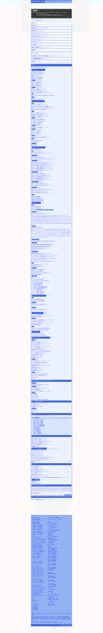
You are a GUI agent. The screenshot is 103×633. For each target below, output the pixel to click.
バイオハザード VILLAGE (35, 219)
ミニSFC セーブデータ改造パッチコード (39, 550)
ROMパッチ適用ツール (35, 396)
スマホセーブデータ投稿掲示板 (52, 584)
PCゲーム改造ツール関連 (36, 585)
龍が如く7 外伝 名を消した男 (52, 223)
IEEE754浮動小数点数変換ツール (53, 539)
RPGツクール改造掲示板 (36, 196)
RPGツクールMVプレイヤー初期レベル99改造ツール (41, 163)
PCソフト (33, 277)
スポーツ (50, 613)
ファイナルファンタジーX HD (46, 235)
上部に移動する (68, 495)
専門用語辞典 (34, 406)
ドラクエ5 (36, 305)
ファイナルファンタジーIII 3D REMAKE (49, 234)
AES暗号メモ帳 (36, 617)
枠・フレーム (47, 613)
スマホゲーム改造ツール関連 (37, 579)
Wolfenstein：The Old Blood (57, 229)
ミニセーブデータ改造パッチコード (38, 321)
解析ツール (39, 47)
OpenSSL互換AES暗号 (65, 616)
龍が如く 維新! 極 (59, 223)
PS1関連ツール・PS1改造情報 (37, 77)
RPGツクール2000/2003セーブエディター (39, 192)
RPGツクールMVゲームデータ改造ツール (39, 162)
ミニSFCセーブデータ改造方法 (37, 122)
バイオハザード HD (57, 219)
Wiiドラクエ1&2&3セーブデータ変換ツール (39, 539)
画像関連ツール (34, 481)
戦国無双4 (33, 461)
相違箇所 (45, 362)
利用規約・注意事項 (51, 604)
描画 (43, 613)
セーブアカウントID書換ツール (37, 519)
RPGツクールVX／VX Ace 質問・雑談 (37, 200)
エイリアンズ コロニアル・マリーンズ (40, 230)
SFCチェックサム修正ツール (36, 130)
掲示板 (49, 1)
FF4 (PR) (50, 220)
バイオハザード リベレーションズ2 (38, 450)
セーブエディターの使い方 (37, 439)
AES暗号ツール (53, 616)
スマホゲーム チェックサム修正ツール (38, 309)
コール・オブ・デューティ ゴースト (38, 231)
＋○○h (57, 527)
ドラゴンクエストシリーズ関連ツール (38, 333)
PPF (35, 397)
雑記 (32, 411)
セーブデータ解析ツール (36, 360)
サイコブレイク (53, 232)
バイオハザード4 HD (54, 233)
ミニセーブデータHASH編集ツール (38, 319)
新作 (52, 209)
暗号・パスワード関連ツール (36, 483)
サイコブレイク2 (58, 232)
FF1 (37, 13)
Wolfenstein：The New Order (48, 229)
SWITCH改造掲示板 (50, 572)
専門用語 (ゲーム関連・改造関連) (53, 599)
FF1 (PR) (39, 220)
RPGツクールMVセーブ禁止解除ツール (38, 173)
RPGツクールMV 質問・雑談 (36, 198)
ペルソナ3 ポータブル (41, 236)
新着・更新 (51, 95)
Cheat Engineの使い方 (45, 280)
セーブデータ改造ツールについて (37, 67)
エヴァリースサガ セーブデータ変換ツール (39, 258)
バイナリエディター (35, 279)
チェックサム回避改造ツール (36, 354)
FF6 (45, 13)
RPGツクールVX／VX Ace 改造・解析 (37, 199)
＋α (69, 1)
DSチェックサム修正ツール (36, 133)
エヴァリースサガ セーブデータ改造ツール (39, 256)
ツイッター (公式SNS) (51, 589)
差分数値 (42, 362)
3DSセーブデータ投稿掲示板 (52, 557)
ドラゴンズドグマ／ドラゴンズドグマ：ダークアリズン (41, 457)
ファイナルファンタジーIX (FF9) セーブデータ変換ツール (47, 14)
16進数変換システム (35, 446)
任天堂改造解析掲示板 (37, 429)
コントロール (46, 231)
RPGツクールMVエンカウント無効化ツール (39, 175)
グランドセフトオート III (52, 231)
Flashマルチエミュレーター (36, 475)
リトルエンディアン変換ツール (53, 536)
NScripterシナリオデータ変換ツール (38, 391)
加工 (41, 613)
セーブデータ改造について (35, 492)
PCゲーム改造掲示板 (35, 206)
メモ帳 (33, 617)
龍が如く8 (45, 223)
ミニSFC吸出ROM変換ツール (37, 124)
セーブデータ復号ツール (36, 523)
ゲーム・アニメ (55, 613)
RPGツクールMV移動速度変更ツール (38, 178)
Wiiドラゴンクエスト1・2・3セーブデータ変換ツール (41, 106)
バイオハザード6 (62, 233)
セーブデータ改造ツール (36, 518)
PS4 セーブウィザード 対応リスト (37, 95)
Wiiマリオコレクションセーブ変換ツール (39, 540)
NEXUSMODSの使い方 (35, 264)
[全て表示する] (69, 17)
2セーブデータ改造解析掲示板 (39, 426)
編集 (37, 613)
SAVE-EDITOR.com (68, 625)
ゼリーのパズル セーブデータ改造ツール (38, 259)
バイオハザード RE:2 (43, 219)
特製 (33, 614)
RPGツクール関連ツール (36, 149)
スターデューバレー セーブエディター (39, 588)
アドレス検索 (35, 362)
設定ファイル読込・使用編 (41, 287)
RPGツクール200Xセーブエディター (38, 575)
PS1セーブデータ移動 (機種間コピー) (38, 92)
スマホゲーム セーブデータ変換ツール (38, 304)
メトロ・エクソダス (45, 237)
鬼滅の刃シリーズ (69, 613)
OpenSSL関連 (59, 616)
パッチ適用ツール (35, 606)
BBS (51, 546)
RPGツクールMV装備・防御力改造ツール (39, 168)
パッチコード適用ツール (36, 344)
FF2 (39, 13)
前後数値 (39, 362)
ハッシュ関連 (52, 617)
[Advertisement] (51, 6)
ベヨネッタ (35, 236)
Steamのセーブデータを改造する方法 (38, 269)
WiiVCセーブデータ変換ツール (37, 104)
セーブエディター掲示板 (38, 419)
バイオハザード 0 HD (64, 219)
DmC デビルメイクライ (36, 455)
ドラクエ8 (36, 310)
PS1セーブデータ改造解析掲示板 (52, 563)
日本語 (42, 283)
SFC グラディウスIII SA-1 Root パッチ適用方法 (40, 329)
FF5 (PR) (53, 220)
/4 (58, 1)
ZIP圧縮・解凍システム (36, 474)
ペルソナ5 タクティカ (62, 221)
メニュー (40, 206)
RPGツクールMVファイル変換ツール (38, 183)
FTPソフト (33, 378)
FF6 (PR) (57, 220)
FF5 (43, 13)
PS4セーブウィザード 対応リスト (38, 534)
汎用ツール (34, 47)
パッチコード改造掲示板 (52, 552)
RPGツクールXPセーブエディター (37, 190)
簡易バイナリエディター (36, 341)
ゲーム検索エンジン (35, 403)
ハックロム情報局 (35, 467)
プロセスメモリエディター (36, 280)
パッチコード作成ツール (36, 346)
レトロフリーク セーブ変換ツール (37, 127)
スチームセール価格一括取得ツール (53, 594)
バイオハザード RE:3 (50, 219)
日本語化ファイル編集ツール (40, 293)
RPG (55, 1)
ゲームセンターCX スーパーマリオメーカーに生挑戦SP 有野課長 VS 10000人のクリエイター (47, 477)
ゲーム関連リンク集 (35, 405)
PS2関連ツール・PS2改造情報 (37, 78)
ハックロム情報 (34, 145)
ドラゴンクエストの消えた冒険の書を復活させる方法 (41, 328)
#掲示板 (33, 98)
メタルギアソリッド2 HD (36, 453)
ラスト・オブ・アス (35, 452)
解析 (53, 1)
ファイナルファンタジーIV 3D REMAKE (63, 234)
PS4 (44, 67)
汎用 (51, 1)
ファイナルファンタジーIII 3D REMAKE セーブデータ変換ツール (48, 15)
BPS (37, 397)
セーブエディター (36, 517)
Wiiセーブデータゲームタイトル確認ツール (39, 109)
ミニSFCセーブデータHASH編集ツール (38, 119)
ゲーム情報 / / (36, 58)
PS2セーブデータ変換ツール (37, 529)
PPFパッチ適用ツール (35, 608)
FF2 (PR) (43, 220)
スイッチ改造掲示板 (35, 141)
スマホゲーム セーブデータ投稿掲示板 (38, 300)
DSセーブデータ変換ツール (36, 112)
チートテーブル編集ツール (40, 292)
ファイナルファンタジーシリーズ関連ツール (39, 335)
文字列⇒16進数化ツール (36, 364)
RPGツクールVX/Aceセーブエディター (39, 572)
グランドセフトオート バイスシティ (40, 232)
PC (68, 1)
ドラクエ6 (40, 305)
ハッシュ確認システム (35, 472)
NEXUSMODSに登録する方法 (37, 266)
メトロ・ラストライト (38, 237)
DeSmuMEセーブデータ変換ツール (38, 114)
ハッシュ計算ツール (58, 617)
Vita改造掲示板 (36, 427)
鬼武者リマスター (49, 230)
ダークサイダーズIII (39, 233)
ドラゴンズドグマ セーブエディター (38, 587)
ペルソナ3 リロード (44, 221)
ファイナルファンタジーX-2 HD (57, 235)
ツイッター (33, 410)
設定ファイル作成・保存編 (41, 286)
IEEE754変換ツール (35, 370)
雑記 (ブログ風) (50, 591)
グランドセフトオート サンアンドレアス (65, 231)
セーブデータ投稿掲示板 (52, 553)
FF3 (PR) (46, 220)
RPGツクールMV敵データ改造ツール (38, 170)
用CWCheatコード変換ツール (37, 384)
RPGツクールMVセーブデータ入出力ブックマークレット (41, 158)
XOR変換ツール (34, 355)
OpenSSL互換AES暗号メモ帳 (44, 617)
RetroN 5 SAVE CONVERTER (37, 316)
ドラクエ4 (33, 305)
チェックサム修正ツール (36, 352)
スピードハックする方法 (38, 285)
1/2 (60, 1)
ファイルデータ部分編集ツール (53, 524)
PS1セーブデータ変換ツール (36, 90)
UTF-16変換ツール (51, 542)
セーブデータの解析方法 (36, 444)
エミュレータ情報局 (35, 466)
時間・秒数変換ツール (51, 538)
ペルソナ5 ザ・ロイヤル (53, 221)
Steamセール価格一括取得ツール (37, 274)
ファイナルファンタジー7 (42, 310)
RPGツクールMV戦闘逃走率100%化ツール (39, 176)
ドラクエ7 (33, 310)
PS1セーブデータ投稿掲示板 (52, 564)
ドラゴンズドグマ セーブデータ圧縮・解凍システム (40, 458)
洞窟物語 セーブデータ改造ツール (37, 253)
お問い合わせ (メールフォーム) (63, 627)
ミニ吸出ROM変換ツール (37, 324)
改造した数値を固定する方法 (39, 284)
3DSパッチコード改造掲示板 (52, 556)
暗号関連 (42, 616)
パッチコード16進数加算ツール (37, 347)
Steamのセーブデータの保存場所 (37, 271)
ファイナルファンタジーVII (35, 235)
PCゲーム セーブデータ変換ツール (37, 213)
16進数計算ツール (35, 367)
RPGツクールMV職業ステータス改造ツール (39, 165)
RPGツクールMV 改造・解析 (36, 197)
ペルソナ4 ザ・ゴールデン (50, 236)
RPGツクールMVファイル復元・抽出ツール (39, 184)
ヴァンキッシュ (40, 229)
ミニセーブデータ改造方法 (37, 323)
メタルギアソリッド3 (48, 222)
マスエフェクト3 (67, 236)
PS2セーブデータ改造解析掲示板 (52, 567)
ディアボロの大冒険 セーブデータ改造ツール (39, 254)
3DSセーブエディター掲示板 (36, 140)
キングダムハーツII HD (35, 460)
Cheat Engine (34, 601)
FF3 (40, 13)
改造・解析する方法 (37, 283)
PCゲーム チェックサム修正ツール (37, 227)
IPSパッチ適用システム (36, 469)
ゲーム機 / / (40, 55)
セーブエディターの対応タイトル (38, 441)
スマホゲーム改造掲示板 (37, 432)
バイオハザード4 (47, 233)
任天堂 (66, 1)
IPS (33, 397)
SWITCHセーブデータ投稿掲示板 (52, 573)
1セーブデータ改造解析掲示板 (39, 424)
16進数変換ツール (35, 365)
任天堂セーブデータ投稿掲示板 (52, 577)
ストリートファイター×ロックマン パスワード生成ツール (41, 261)
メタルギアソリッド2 (39, 222)
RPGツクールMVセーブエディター (38, 569)
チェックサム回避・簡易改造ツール (53, 530)
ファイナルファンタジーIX (63, 220)
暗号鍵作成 (64, 617)
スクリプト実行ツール (35, 357)
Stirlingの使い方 (41, 279)
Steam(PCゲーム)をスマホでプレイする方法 (39, 272)
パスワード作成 (69, 617)
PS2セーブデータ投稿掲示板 (52, 568)
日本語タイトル (46, 95)
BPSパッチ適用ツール (35, 609)
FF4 (42, 13)
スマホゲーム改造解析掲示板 (36, 299)
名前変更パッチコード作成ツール (37, 349)
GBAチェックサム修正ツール (36, 132)
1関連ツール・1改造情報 (37, 526)
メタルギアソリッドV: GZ (58, 222)
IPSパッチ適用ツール (35, 607)
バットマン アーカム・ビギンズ (37, 234)
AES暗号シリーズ (47, 616)
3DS (46, 67)
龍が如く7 (42, 223)
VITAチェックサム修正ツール (38, 524)
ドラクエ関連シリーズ (61, 613)
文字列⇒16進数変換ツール (52, 541)
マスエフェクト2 (61, 236)
